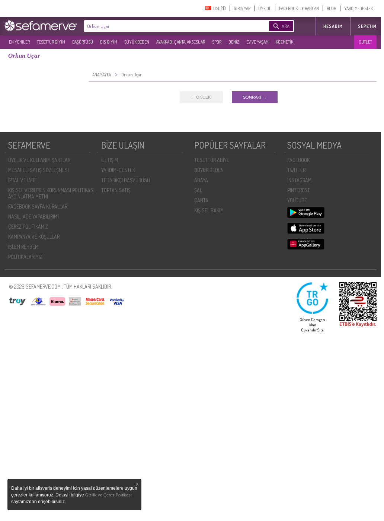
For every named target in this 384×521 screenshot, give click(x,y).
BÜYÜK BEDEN (136, 42)
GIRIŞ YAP (242, 8)
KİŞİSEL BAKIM (209, 210)
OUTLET (365, 42)
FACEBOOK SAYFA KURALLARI (38, 206)
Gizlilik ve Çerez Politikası (108, 495)
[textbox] (165, 26)
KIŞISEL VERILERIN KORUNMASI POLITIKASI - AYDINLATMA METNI (53, 193)
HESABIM (333, 26)
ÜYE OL (264, 8)
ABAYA (201, 180)
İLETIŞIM (109, 160)
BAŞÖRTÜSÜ (82, 42)
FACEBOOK (298, 160)
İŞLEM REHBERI (23, 247)
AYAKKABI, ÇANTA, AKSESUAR (180, 42)
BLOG (331, 8)
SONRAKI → (254, 97)
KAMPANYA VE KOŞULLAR (34, 237)
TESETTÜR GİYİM (51, 42)
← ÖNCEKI (201, 97)
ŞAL (198, 190)
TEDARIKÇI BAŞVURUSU (125, 180)
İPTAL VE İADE (22, 180)
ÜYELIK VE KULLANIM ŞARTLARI (39, 160)
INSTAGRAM (299, 180)
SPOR (216, 42)
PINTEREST (298, 190)
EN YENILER (19, 42)
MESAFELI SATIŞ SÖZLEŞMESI (38, 170)
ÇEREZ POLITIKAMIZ (28, 226)
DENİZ (233, 42)
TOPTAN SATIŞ (116, 190)
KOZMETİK (284, 42)
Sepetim (367, 26)
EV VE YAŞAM (257, 42)
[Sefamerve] (42, 25)
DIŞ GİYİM (108, 42)
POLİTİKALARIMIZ (25, 257)
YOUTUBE (297, 200)
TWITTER (296, 170)
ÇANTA (201, 200)
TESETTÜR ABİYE (211, 160)
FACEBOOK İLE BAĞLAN (299, 8)
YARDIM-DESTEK (358, 8)
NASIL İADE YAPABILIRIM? (33, 216)
